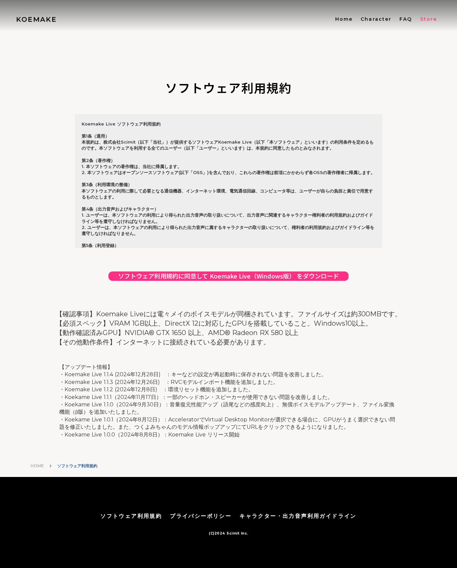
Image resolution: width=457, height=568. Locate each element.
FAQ (405, 19)
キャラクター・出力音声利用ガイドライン (298, 516)
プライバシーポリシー (201, 516)
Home (344, 19)
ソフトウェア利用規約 (131, 516)
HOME (37, 465)
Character (376, 19)
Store (428, 19)
